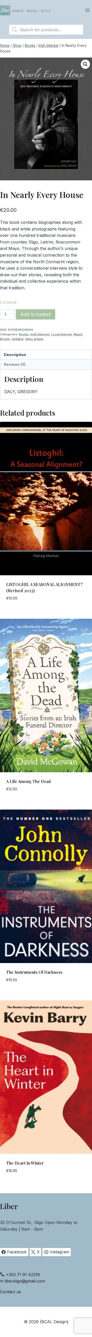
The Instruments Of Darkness (34, 972)
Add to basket (35, 314)
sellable (18, 339)
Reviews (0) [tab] (15, 364)
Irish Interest (39, 334)
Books (24, 334)
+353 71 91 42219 (23, 1274)
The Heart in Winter (25, 1163)
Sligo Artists (34, 339)
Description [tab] (15, 354)
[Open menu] (87, 10)
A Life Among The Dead (28, 781)
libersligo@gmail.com (25, 1281)
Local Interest (61, 334)
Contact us (10, 1291)
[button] (85, 64)
